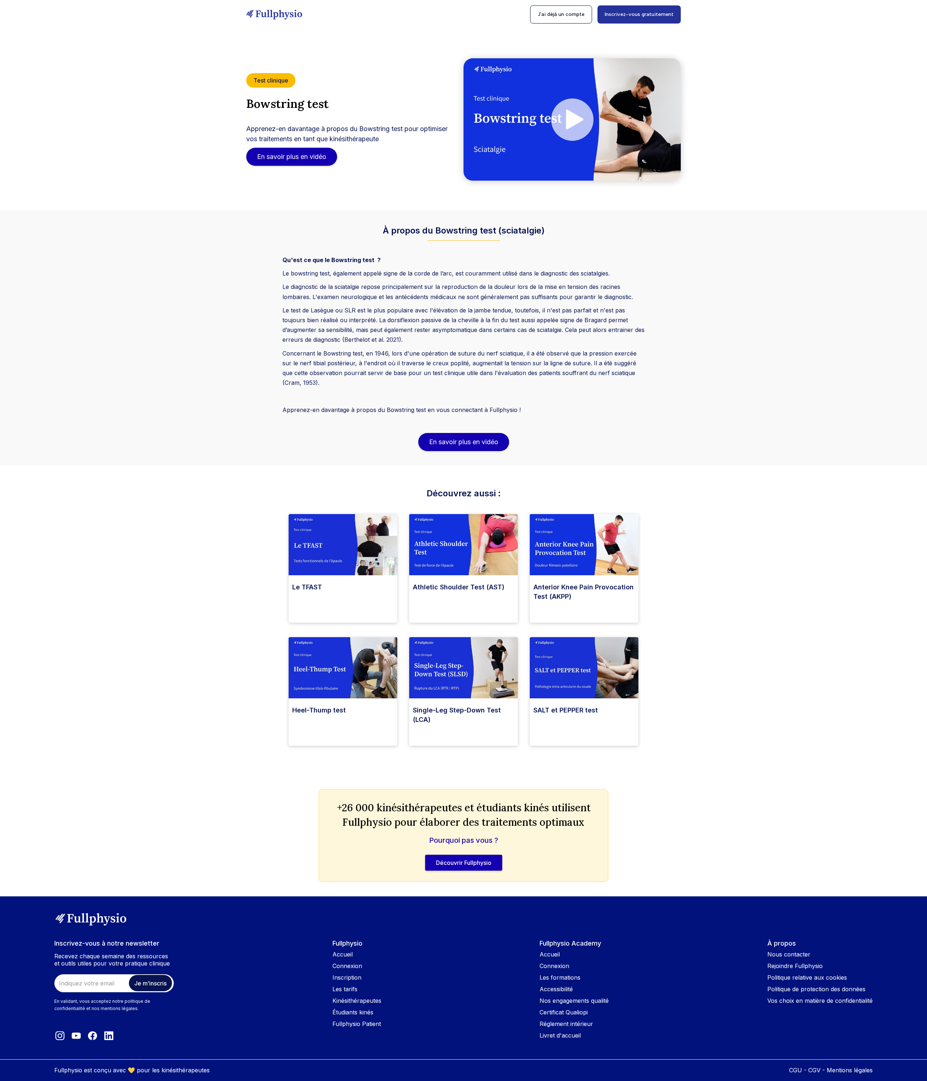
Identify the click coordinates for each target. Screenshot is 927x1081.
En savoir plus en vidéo (291, 156)
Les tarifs (344, 989)
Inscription (346, 977)
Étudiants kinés (352, 1012)
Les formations (560, 977)
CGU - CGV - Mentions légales (831, 1070)
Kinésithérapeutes (356, 1000)
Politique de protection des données (816, 989)
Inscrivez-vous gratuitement (639, 14)
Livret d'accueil (560, 1035)
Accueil (342, 954)
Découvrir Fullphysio (463, 862)
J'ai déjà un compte (561, 14)
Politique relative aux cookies (807, 977)
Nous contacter (788, 954)
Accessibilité (556, 989)
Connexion (347, 965)
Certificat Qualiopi (564, 1012)
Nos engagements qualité (574, 1000)
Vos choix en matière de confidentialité (820, 1000)
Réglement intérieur (566, 1023)
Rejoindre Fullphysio (795, 965)
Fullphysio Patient (356, 1023)
